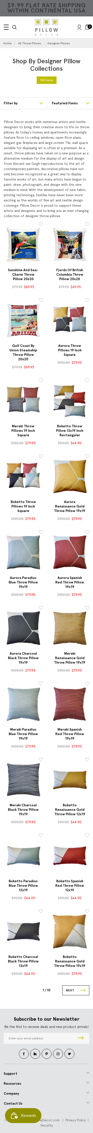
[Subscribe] (80, 1038)
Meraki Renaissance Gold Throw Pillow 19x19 (69, 658)
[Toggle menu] (6, 27)
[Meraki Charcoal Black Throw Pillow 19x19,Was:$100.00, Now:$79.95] (23, 780)
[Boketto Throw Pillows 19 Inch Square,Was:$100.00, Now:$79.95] (23, 476)
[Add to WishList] (41, 225)
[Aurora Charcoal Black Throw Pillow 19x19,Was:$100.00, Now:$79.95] (23, 628)
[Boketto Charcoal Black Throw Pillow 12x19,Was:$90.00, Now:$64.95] (23, 931)
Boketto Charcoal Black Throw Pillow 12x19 (23, 961)
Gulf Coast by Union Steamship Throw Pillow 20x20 (23, 352)
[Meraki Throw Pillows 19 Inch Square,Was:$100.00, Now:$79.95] (23, 400)
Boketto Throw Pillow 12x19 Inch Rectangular (69, 430)
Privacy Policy (75, 1120)
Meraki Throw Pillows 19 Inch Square (23, 430)
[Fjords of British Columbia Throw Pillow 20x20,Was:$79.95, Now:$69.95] (70, 244)
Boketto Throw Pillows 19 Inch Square (23, 506)
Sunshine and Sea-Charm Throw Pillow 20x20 (23, 274)
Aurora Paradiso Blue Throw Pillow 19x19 (23, 582)
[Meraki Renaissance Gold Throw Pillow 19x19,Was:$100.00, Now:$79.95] (70, 628)
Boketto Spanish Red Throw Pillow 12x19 (69, 885)
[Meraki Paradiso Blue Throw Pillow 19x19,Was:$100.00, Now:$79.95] (23, 704)
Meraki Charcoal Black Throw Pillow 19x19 (23, 809)
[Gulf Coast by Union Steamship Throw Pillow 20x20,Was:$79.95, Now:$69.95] (23, 320)
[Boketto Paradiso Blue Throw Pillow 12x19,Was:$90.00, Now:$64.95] (23, 855)
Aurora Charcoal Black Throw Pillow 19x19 (23, 658)
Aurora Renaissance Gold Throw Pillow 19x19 (69, 506)
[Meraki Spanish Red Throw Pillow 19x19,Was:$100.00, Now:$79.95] (70, 704)
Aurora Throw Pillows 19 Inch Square (70, 350)
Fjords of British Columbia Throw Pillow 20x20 (69, 274)
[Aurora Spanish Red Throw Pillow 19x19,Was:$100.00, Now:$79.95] (70, 552)
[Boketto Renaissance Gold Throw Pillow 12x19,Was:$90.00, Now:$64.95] (70, 780)
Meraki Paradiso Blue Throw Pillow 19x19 (23, 734)
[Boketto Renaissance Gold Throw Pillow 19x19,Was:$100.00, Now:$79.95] (70, 931)
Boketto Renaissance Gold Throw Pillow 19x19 (69, 961)
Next (70, 990)
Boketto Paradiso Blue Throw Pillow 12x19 (23, 885)
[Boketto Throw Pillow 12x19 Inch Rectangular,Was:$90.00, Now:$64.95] (70, 400)
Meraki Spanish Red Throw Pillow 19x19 (69, 734)
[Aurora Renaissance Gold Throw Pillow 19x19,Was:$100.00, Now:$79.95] (70, 476)
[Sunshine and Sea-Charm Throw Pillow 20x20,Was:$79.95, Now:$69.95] (23, 244)
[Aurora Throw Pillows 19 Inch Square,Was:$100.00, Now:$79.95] (70, 320)
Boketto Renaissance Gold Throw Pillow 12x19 (69, 809)
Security (46, 1125)
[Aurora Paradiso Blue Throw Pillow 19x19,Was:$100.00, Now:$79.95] (23, 552)
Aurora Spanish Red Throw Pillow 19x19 (69, 582)
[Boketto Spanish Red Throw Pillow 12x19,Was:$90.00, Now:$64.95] (70, 855)
